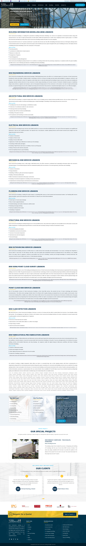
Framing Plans (13, 405)
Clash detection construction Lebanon (57, 327)
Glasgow (17, 377)
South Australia (71, 385)
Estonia (42, 375)
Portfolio (57, 5)
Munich (60, 381)
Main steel (36, 401)
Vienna (46, 388)
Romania (64, 384)
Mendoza (33, 381)
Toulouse (53, 387)
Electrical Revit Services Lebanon (48, 152)
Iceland (22, 390)
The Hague (43, 387)
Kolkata (53, 378)
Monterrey (45, 381)
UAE (68, 387)
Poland (10, 384)
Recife (50, 384)
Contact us (29, 539)
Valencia (31, 388)
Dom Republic (60, 374)
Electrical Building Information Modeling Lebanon (46, 151)
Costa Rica (27, 374)
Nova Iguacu (39, 383)
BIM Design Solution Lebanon (17, 88)
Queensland (44, 384)
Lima (33, 380)
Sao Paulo (32, 385)
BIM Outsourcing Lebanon (59, 151)
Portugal (18, 384)
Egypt (31, 375)
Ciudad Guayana (65, 372)
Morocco (53, 381)
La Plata (72, 378)
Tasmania (30, 387)
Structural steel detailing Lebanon (47, 64)
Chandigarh (46, 372)
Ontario (72, 390)
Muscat (67, 381)
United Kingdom (12, 388)
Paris (66, 383)
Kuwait (69, 378)
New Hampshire (54, 390)
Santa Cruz (15, 385)
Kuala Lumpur (65, 378)
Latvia (15, 380)
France (61, 375)
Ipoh (76, 377)
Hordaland (64, 377)
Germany (10, 377)
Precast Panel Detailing (38, 412)
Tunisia (60, 387)
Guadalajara (38, 377)
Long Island (26, 390)
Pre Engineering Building (39, 410)
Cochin (76, 372)
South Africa (65, 385)
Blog (28, 535)
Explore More (14, 25)
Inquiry (28, 537)
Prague (22, 384)
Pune (37, 384)
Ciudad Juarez (71, 372)
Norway (34, 383)
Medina (25, 381)
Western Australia (65, 388)
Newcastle (23, 383)
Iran (9, 378)
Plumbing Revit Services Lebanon (48, 212)
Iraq (11, 378)
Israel (17, 378)
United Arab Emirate (73, 387)
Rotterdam (75, 384)
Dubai (69, 374)
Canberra (24, 372)
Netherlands (11, 383)
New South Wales (17, 383)
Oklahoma (69, 390)
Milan (41, 381)
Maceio (56, 380)
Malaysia (66, 380)
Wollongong (71, 388)
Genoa (75, 375)
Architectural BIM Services (67, 524)
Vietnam (49, 388)
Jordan (42, 378)
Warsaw (55, 388)
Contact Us (63, 5)
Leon (28, 380)
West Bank (60, 388)
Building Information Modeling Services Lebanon (18, 64)
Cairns (10, 372)
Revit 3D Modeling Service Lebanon (35, 64)
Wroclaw (75, 388)
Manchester (75, 380)
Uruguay (21, 388)
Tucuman (57, 387)
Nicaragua (27, 383)
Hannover (60, 377)
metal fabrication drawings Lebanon (48, 355)
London (51, 380)
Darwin (49, 374)
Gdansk (72, 375)
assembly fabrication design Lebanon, (43, 356)
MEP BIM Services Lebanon (43, 65)
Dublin (72, 374)
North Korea (59, 390)
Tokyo (50, 387)
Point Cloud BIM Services (50, 537)
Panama (63, 383)
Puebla (29, 384)
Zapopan (10, 390)
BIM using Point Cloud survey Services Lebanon (29, 279)
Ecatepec (20, 375)
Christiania (59, 372)
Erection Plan (13, 407)
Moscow (44, 390)
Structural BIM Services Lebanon (70, 64)
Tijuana (46, 387)
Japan (22, 378)
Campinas (20, 372)
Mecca (18, 381)
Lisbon (35, 380)
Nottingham (64, 390)
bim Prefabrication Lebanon (22, 355)
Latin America (11, 380)
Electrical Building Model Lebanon (32, 151)
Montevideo (49, 381)
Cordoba (23, 374)
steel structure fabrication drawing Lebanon (34, 355)
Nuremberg (44, 383)
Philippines (75, 383)
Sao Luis (28, 385)
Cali (12, 372)
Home (28, 5)
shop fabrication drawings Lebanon (60, 355)
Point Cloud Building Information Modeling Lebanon (22, 300)
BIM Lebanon (26, 116)
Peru (71, 383)
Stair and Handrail (37, 405)
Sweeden (15, 387)
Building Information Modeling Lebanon (20, 87)
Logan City (47, 380)
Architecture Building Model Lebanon (34, 116)
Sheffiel (49, 385)
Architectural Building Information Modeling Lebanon (48, 116)
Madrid (60, 380)
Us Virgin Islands (27, 388)
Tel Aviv (34, 387)
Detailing (51, 5)
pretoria (26, 384)
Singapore (58, 385)
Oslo (50, 383)
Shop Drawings (13, 401)
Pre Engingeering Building (50, 531)
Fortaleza (57, 375)
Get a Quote (80, 5)
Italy (19, 378)
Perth (69, 383)
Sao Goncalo (24, 385)
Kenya (50, 378)
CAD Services (40, 5)
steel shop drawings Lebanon (71, 355)
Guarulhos (43, 377)
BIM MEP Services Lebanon (72, 258)
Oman (48, 383)
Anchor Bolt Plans (14, 403)
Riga (53, 384)
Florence (53, 375)
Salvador (10, 385)
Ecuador (24, 375)
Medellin (21, 381)
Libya (30, 380)
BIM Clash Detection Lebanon (14, 327)
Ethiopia (45, 375)
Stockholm (11, 387)
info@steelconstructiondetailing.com (77, 1)
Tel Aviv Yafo (38, 387)
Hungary (68, 377)
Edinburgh (28, 375)
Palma (60, 383)
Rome (68, 384)
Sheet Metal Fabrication (49, 535)
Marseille (15, 381)
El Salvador (35, 375)
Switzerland (19, 387)
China (56, 372)
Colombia (14, 374)
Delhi (52, 374)
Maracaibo (11, 381)
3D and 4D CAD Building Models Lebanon (57, 87)
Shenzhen (53, 385)
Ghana (14, 377)
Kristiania (60, 378)
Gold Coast (25, 377)
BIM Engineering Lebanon (33, 88)
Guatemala (47, 377)
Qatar (40, 384)
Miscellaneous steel (38, 403)
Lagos (76, 378)
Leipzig (25, 380)
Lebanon (18, 380)
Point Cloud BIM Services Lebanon (44, 300)
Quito (48, 384)
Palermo (56, 383)
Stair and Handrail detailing (16, 412)
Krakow (56, 378)
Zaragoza (14, 390)
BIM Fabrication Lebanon (14, 355)
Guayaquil (52, 377)
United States (17, 388)
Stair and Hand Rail (48, 527)
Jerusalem (28, 378)
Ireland (14, 378)
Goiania (21, 377)
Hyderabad (73, 377)
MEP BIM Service (65, 526)
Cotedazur (32, 374)
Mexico (41, 390)
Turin (63, 387)
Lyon (54, 380)
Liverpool (43, 380)
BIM (46, 5)
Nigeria (31, 383)
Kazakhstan (46, 378)
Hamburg (56, 377)
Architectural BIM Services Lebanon (59, 64)
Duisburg (75, 374)
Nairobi (70, 381)
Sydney (23, 387)
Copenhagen (19, 374)
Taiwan (26, 387)
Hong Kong (19, 390)
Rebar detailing (37, 407)
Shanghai (45, 385)
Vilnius (52, 388)
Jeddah (24, 378)
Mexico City (38, 381)
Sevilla (41, 385)
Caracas (32, 372)
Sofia (62, 385)
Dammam (45, 374)
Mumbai (57, 381)
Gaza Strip (68, 375)
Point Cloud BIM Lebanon (35, 300)
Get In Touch (24, 25)
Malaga (63, 380)
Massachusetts (37, 390)
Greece (34, 377)
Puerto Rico (33, 384)
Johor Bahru (38, 378)
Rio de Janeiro (56, 384)
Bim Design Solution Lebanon (69, 182)
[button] (41, 498)
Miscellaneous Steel (14, 416)
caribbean (37, 372)
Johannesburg (33, 378)
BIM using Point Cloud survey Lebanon (15, 279)
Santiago (19, 385)
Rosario (71, 384)
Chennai (50, 372)
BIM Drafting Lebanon (32, 117)
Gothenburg (30, 377)
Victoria (42, 388)
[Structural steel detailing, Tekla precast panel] (7, 4)
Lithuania (39, 380)
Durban (17, 375)
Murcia (64, 381)
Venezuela (36, 388)
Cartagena (41, 372)
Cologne (10, 374)
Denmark (55, 374)
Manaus (70, 380)
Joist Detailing (13, 418)
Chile (53, 372)
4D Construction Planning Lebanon (55, 88)
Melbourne (29, 381)
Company (34, 5)
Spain (76, 385)
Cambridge (16, 372)
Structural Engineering (15, 414)
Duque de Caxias (12, 375)
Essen (39, 375)
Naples (73, 381)
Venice (39, 388)
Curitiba (38, 374)
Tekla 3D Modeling (14, 410)
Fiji (47, 375)
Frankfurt (64, 375)
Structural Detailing (31, 533)
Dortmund (65, 374)
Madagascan (31, 390)
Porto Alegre (14, 384)
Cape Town (29, 372)
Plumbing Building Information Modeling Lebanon (46, 211)
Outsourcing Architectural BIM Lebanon (54, 258)
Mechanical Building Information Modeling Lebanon (47, 182)
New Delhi (48, 390)
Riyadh (61, 384)
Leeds (22, 380)
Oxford (53, 383)
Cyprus (42, 374)
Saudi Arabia (37, 385)
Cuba (36, 374)
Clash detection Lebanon (24, 327)
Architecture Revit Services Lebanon (51, 117)
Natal (76, 381)
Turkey (66, 387)
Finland (50, 375)
